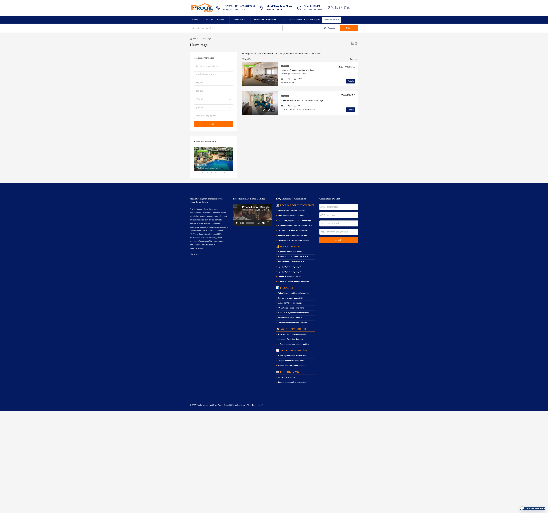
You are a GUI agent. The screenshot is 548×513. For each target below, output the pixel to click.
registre (317, 20)
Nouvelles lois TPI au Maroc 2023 (291, 318)
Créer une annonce (331, 20)
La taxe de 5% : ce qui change (290, 303)
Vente (208, 20)
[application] (252, 215)
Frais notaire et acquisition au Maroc (292, 323)
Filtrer (349, 28)
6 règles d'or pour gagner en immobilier (293, 282)
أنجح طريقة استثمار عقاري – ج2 (289, 272)
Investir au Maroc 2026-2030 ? (290, 252)
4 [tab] (217, 173)
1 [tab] (204, 173)
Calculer (338, 240)
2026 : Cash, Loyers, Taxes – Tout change (294, 221)
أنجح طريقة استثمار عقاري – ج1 (289, 267)
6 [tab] (225, 173)
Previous (198, 159)
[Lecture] (236, 222)
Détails (350, 81)
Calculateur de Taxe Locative (264, 20)
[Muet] (263, 222)
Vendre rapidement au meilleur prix (292, 356)
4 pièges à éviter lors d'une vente (291, 361)
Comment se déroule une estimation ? (293, 382)
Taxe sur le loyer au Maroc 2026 (290, 298)
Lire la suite (195, 254)
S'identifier (308, 20)
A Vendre (284, 66)
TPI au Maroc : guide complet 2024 (291, 308)
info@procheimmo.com (234, 9)
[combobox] (213, 99)
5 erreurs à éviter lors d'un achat (291, 339)
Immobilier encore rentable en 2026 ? (293, 257)
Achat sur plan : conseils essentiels (292, 334)
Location (220, 20)
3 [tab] (212, 173)
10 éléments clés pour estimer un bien (293, 344)
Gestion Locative (238, 20)
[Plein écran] (268, 222)
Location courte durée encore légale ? (293, 230)
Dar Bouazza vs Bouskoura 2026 (291, 262)
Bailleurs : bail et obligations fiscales (292, 235)
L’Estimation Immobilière (291, 20)
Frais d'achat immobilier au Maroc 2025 (294, 293)
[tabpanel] (213, 159)
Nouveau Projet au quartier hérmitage (297, 70)
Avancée (331, 28)
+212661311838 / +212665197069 (239, 6)
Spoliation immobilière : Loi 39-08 (291, 216)
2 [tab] (208, 173)
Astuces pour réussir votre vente (291, 366)
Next (228, 159)
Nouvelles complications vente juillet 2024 (295, 225)
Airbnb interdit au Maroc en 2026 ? (291, 211)
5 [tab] (221, 173)
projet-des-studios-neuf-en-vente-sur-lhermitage (302, 100)
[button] (532, 508)
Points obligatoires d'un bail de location (293, 240)
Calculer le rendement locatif (289, 277)
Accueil (195, 20)
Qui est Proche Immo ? (287, 377)
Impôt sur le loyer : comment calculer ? (293, 313)
